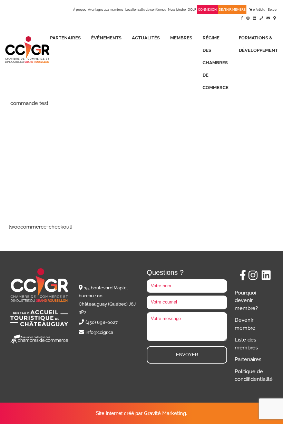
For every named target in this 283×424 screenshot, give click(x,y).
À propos (79, 9)
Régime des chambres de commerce (215, 62)
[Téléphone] (261, 18)
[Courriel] (268, 18)
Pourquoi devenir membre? (246, 300)
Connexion (207, 9)
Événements (106, 37)
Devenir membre (232, 9)
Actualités (146, 37)
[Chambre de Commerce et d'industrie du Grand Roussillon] (27, 49)
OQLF (192, 9)
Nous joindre (177, 9)
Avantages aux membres (105, 9)
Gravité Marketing (165, 413)
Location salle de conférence (145, 9)
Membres (181, 37)
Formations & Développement (258, 44)
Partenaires (65, 37)
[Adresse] (275, 18)
